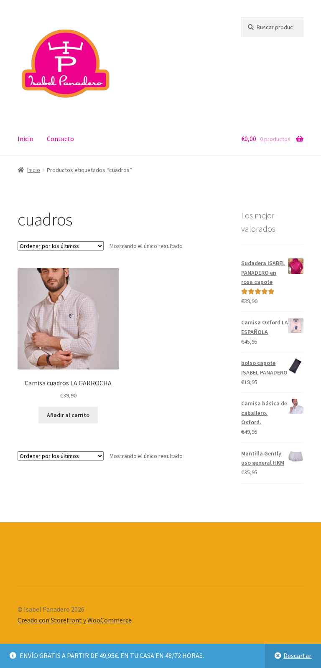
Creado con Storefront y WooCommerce (75, 620)
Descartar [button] (297, 655)
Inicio (25, 138)
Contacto (60, 138)
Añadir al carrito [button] (68, 415)
